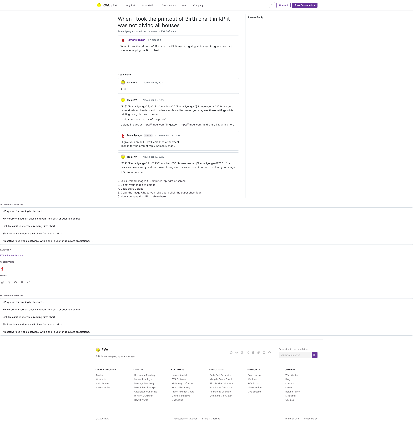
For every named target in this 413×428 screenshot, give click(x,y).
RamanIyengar (126, 31)
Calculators (168, 5)
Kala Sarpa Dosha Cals (222, 387)
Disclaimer (290, 395)
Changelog (177, 399)
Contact (283, 5)
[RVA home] (103, 5)
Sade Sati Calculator (220, 375)
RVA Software (168, 31)
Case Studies (103, 387)
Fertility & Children (143, 395)
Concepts (101, 379)
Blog (287, 379)
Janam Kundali (179, 375)
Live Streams (254, 391)
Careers (289, 387)
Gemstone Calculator (221, 395)
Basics (99, 375)
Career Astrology (143, 379)
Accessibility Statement (186, 418)
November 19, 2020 (169, 135)
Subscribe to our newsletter (293, 349)
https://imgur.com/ (154, 124)
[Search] (272, 5)
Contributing (254, 375)
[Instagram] (242, 352)
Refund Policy (292, 391)
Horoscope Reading (144, 375)
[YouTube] (236, 352)
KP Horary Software (182, 383)
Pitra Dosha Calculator (221, 383)
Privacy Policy (310, 418)
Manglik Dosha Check (221, 379)
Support (19, 255)
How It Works (141, 399)
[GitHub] (269, 352)
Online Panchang (181, 395)
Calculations (102, 383)
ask (115, 5)
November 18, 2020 (153, 82)
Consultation (148, 5)
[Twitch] (258, 352)
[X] (247, 352)
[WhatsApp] (231, 352)
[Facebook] (253, 352)
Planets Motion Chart (183, 391)
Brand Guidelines (211, 418)
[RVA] (160, 349)
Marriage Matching (144, 383)
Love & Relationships (145, 387)
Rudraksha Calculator (221, 391)
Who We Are (291, 375)
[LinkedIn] (264, 352)
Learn (183, 5)
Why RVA (130, 5)
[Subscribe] (314, 355)
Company (198, 5)
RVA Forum (253, 383)
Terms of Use (292, 418)
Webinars (252, 379)
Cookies (289, 399)
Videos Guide (255, 387)
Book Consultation (304, 5)
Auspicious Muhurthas (145, 391)
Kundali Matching (181, 387)
